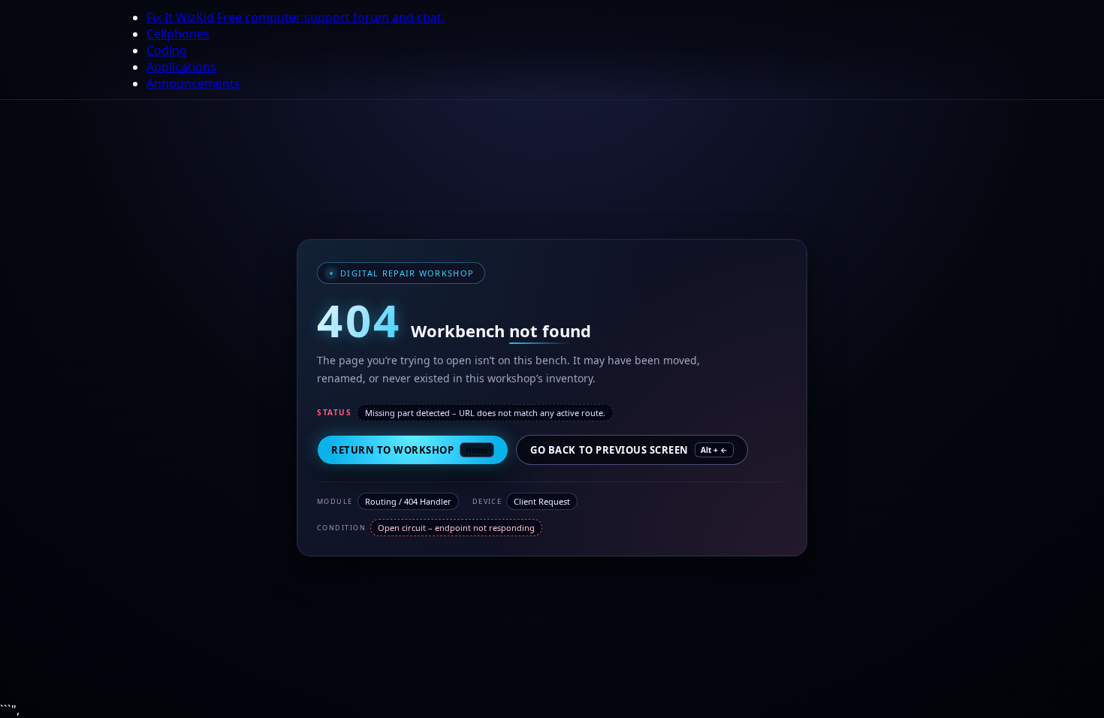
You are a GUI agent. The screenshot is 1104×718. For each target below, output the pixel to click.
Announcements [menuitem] (193, 83)
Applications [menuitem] (181, 67)
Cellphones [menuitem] (178, 34)
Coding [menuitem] (166, 50)
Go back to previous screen (629, 450)
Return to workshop (409, 450)
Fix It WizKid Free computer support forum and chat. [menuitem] (295, 17)
